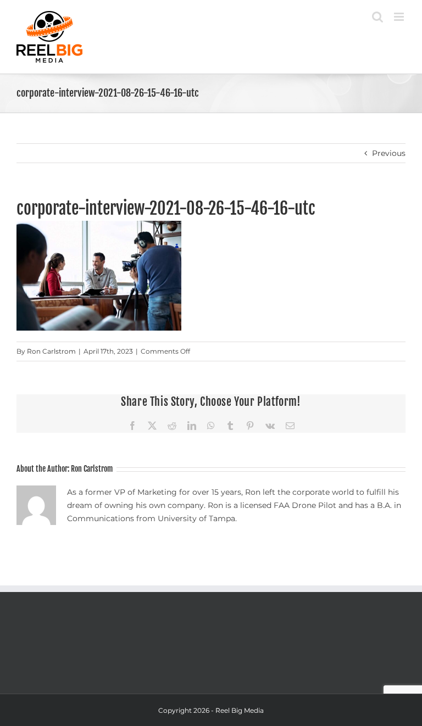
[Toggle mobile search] (377, 17)
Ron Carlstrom (51, 351)
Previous (389, 153)
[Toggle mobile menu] (400, 17)
